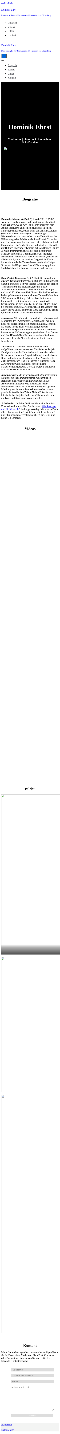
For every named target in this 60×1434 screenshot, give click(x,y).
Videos (11, 27)
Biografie (12, 22)
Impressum (6, 1424)
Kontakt (12, 35)
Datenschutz (7, 1430)
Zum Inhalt (6, 2)
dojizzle (46, 375)
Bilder (11, 31)
